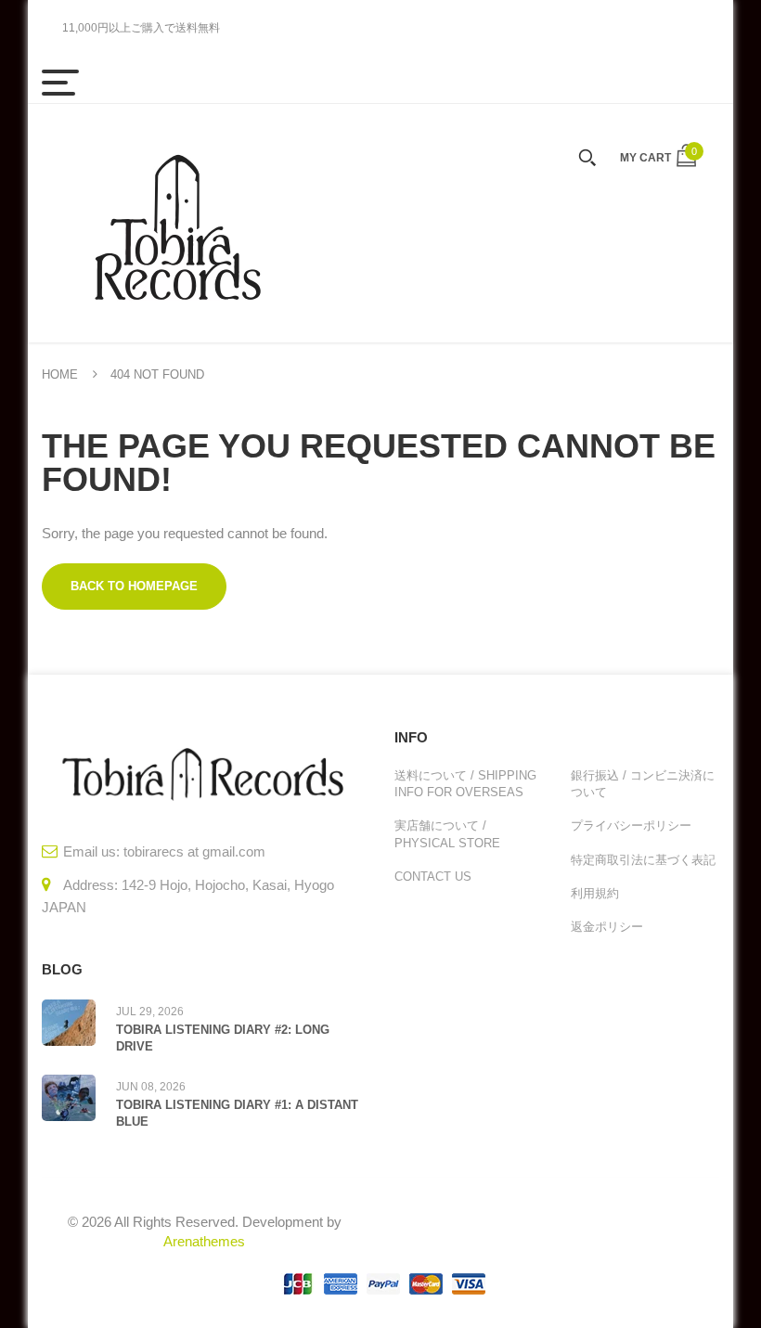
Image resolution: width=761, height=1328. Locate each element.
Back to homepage (134, 586)
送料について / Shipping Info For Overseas (465, 783)
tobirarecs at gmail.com (194, 851)
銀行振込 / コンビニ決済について (643, 783)
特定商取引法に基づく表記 (643, 860)
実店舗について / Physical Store (447, 834)
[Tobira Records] (176, 223)
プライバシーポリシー (631, 825)
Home (60, 374)
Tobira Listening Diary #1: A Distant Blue (237, 1113)
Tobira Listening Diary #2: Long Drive (222, 1038)
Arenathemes (204, 1241)
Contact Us (432, 876)
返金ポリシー (607, 927)
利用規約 (595, 893)
